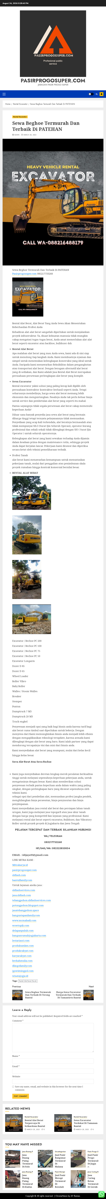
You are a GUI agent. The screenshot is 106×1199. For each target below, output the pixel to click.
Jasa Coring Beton (95, 1172)
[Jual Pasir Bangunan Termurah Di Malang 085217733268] (45, 1159)
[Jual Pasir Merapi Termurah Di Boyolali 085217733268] (45, 1179)
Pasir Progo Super (95, 1152)
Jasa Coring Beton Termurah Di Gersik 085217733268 (95, 1182)
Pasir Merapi (60, 1172)
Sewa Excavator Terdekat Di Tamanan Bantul (85, 1123)
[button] (4, 94)
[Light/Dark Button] (91, 94)
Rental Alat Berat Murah (28, 981)
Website (16, 1076)
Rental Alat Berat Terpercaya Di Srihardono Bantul (35, 1123)
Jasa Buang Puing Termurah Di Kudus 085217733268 (29, 1182)
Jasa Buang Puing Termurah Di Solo (27, 1161)
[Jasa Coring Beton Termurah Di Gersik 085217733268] (78, 1179)
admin (17, 135)
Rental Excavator (20, 117)
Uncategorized (61, 1152)
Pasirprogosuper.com (53, 80)
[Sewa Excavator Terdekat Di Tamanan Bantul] (63, 1123)
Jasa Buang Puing (29, 1152)
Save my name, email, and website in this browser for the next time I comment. (49, 1088)
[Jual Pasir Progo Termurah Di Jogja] (78, 1159)
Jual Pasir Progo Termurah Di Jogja (93, 1159)
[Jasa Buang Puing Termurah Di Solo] (12, 1159)
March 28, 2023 (30, 135)
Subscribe (101, 94)
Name (16, 1056)
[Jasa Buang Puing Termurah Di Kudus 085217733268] (12, 1179)
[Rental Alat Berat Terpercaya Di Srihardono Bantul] (14, 1123)
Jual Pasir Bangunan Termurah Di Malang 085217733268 (62, 1162)
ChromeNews (61, 1195)
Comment (17, 1020)
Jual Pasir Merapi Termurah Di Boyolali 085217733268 (62, 1182)
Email (16, 1066)
